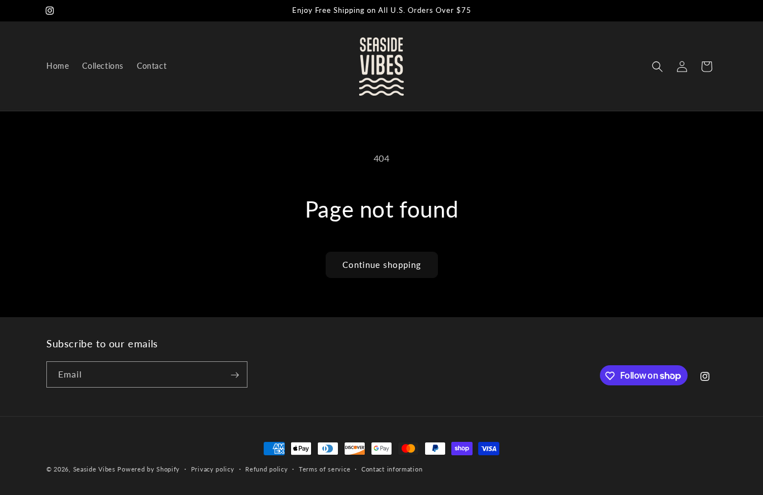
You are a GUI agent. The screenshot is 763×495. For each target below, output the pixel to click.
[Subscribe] (234, 375)
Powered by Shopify (148, 469)
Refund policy (266, 468)
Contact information (391, 468)
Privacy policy (213, 468)
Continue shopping (381, 265)
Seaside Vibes (94, 469)
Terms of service (324, 468)
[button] (657, 66)
